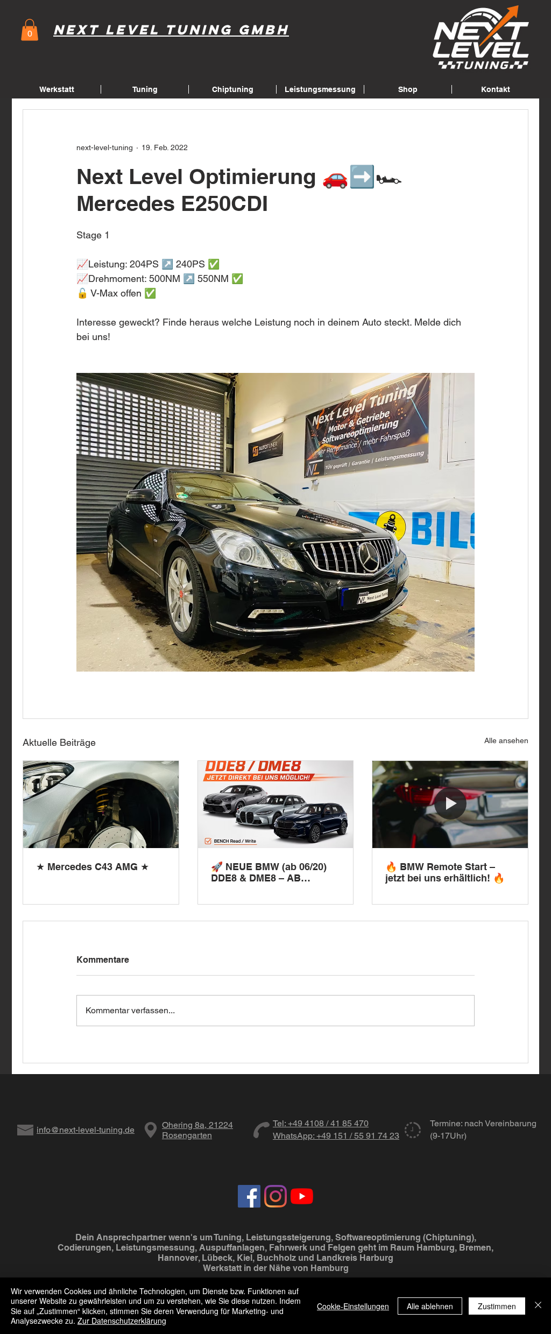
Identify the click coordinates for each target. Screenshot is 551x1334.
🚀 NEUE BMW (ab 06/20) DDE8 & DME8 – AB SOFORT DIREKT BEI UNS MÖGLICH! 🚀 (271, 872)
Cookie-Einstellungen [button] (353, 1306)
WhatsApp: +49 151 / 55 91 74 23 (336, 1136)
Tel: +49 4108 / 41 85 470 (321, 1123)
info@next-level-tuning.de (86, 1130)
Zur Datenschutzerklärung (121, 1320)
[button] (29, 30)
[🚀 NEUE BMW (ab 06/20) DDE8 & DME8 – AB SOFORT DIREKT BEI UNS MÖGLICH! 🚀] (276, 804)
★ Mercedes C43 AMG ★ (92, 866)
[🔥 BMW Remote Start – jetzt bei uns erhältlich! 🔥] (450, 804)
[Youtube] (302, 1196)
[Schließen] (538, 1305)
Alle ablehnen (430, 1306)
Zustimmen (497, 1306)
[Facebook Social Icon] (249, 1196)
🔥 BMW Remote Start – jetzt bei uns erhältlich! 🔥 (445, 872)
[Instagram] (275, 1196)
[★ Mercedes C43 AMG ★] (101, 804)
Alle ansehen (506, 740)
